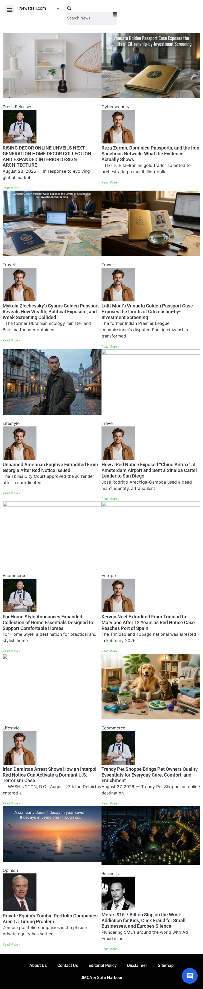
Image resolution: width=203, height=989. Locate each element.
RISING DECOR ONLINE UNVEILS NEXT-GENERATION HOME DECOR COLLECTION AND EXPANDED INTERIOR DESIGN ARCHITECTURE (47, 156)
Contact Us (67, 965)
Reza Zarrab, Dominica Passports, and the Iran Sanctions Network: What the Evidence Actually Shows (150, 153)
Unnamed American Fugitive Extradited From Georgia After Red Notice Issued (50, 467)
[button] (9, 9)
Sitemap (166, 965)
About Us (38, 965)
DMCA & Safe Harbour (101, 977)
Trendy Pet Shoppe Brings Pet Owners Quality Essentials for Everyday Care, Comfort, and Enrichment (150, 774)
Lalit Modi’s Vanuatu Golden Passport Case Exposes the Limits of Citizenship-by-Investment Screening (147, 311)
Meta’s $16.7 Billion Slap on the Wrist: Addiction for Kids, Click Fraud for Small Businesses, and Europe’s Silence (144, 920)
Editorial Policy (103, 965)
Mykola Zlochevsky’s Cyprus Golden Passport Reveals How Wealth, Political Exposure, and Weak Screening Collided (51, 311)
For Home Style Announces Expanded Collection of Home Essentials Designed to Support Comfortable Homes (48, 622)
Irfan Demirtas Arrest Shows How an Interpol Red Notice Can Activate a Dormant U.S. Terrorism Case (49, 774)
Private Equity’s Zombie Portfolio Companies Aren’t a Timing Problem (50, 918)
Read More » (11, 188)
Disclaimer (137, 965)
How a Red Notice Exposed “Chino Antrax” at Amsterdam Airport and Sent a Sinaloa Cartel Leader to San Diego (149, 470)
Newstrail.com (32, 8)
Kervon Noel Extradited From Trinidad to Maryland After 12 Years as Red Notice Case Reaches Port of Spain (148, 622)
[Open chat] (190, 976)
